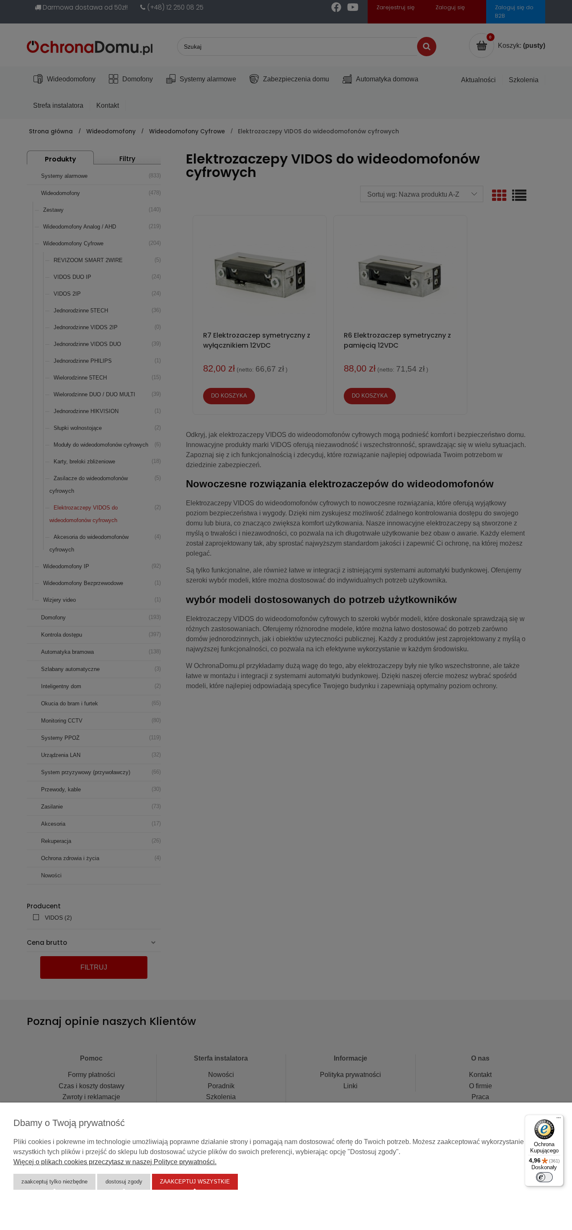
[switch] (544, 1177)
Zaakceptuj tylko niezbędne (54, 1181)
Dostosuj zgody (124, 1181)
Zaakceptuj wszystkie (195, 1181)
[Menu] (559, 1120)
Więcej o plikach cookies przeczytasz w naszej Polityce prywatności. (114, 1161)
